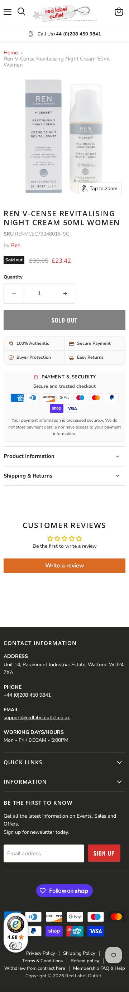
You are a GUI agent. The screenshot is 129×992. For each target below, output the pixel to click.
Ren (16, 245)
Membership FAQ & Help (99, 968)
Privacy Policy (40, 953)
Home (11, 53)
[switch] (15, 946)
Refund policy (85, 961)
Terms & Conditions (42, 961)
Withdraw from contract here (34, 968)
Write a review (64, 566)
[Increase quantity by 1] (65, 294)
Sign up (104, 853)
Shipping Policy (79, 953)
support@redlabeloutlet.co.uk (37, 717)
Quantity (13, 277)
